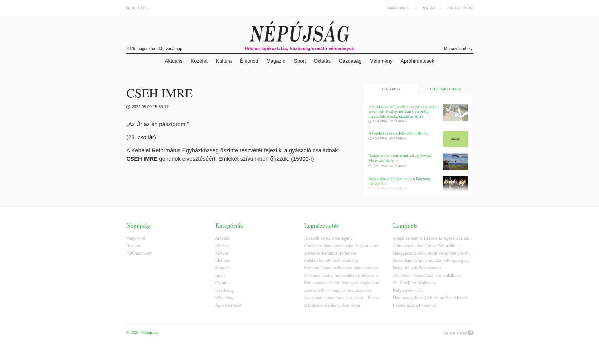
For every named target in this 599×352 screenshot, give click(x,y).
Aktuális (174, 61)
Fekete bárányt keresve (414, 305)
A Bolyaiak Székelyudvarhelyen (332, 305)
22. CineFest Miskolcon (414, 283)
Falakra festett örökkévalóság (331, 260)
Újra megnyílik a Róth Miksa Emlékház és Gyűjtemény (433, 298)
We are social (455, 333)
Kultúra (224, 61)
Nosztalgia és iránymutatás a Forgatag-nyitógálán (399, 181)
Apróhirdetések (417, 61)
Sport (300, 61)
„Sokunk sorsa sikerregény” (329, 238)
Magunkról (399, 8)
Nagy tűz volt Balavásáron (417, 268)
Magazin (275, 61)
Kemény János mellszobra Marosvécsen (341, 268)
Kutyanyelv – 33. (408, 290)
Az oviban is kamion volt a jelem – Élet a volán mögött (344, 298)
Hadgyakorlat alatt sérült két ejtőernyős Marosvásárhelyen (399, 158)
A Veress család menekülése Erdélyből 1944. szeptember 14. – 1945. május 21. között (344, 275)
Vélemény (381, 61)
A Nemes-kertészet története (330, 253)
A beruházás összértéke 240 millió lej (398, 133)
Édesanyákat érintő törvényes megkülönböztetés (344, 283)
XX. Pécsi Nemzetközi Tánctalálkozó (427, 275)
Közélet (199, 61)
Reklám (428, 8)
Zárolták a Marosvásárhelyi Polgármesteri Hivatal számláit (344, 245)
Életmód (249, 61)
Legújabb (391, 89)
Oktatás (322, 61)
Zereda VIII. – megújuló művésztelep (337, 290)
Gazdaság (350, 61)
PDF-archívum (459, 8)
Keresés (139, 8)
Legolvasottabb (445, 89)
